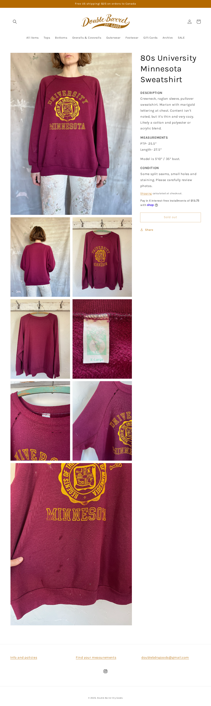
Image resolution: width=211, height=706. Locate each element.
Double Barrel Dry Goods (110, 698)
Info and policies (23, 657)
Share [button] (149, 230)
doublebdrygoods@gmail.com (165, 657)
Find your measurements (96, 657)
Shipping (146, 193)
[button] (14, 21)
